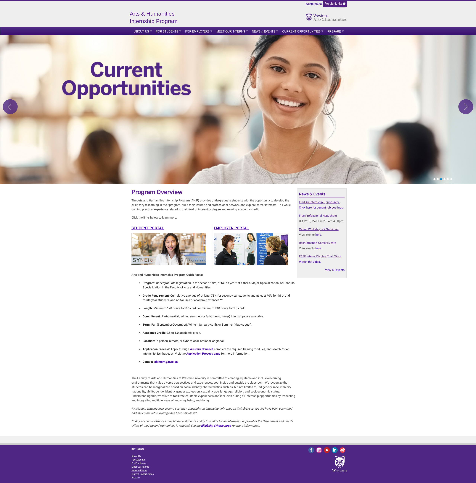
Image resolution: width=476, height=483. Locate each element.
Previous (10, 106)
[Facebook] (312, 450)
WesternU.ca (313, 4)
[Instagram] (319, 450)
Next (465, 106)
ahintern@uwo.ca (166, 362)
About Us (141, 31)
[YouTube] (327, 450)
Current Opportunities (301, 31)
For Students (167, 31)
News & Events (263, 31)
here (318, 234)
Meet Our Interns (230, 31)
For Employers (197, 31)
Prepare (334, 31)
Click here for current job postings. (321, 207)
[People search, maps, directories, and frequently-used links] (335, 5)
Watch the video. (310, 262)
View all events (335, 270)
